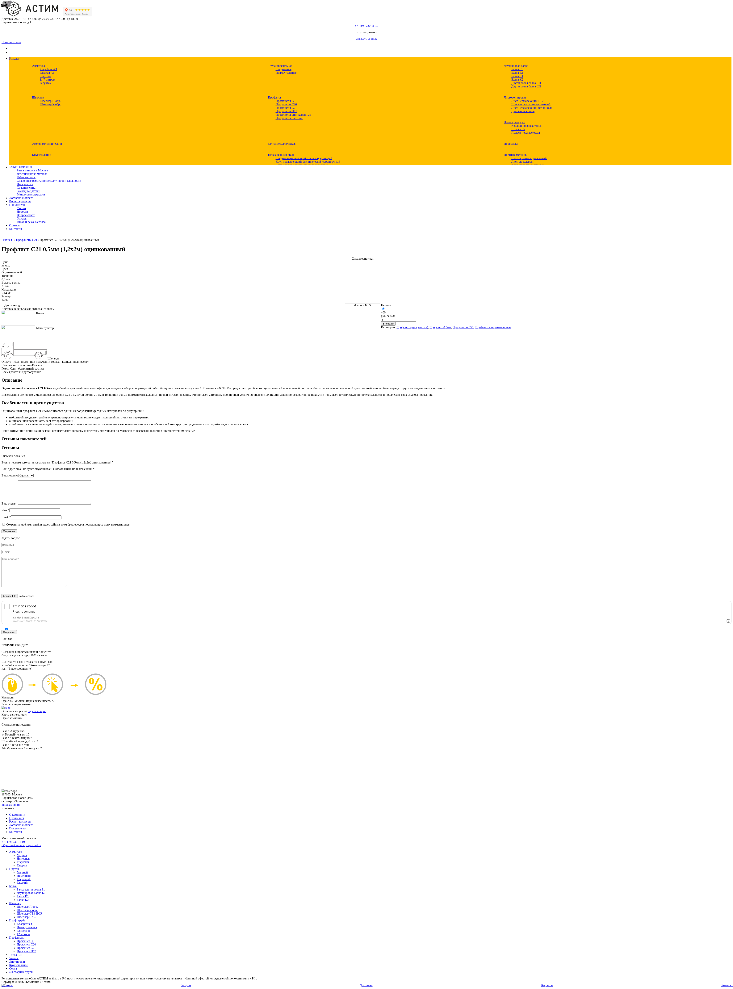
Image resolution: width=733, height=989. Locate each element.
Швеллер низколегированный (531, 104)
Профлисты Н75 (286, 111)
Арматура (38, 65)
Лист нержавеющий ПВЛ (528, 101)
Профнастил (25, 184)
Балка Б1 (517, 69)
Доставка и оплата (21, 197)
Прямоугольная (27, 927)
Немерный (24, 875)
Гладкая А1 (47, 72)
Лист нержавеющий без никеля (531, 107)
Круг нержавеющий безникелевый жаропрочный (308, 161)
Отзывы (22, 218)
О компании (17, 814)
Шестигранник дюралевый (529, 158)
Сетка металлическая (281, 143)
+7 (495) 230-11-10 (366, 25)
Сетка (13, 968)
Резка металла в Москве (32, 170)
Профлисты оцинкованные (293, 114)
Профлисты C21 (286, 107)
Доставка (366, 985)
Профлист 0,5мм (440, 327)
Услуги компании (20, 167)
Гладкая (22, 865)
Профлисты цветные (289, 118)
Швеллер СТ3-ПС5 (29, 913)
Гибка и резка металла (31, 222)
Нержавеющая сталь (281, 154)
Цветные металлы (515, 154)
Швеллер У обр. (50, 104)
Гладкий (22, 882)
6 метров (45, 76)
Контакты (15, 228)
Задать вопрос (37, 711)
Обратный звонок (13, 845)
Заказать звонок (366, 38)
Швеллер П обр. (50, 101)
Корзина (547, 985)
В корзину (388, 323)
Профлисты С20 (286, 104)
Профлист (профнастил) (412, 327)
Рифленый (24, 879)
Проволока (511, 143)
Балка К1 (517, 76)
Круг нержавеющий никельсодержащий (302, 165)
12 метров (23, 934)
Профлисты (16, 937)
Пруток (14, 868)
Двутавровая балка (516, 65)
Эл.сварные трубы (21, 972)
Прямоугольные (286, 72)
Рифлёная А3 (48, 69)
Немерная (23, 858)
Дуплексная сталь (522, 111)
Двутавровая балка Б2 (31, 893)
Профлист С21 (26, 947)
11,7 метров (47, 79)
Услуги (186, 985)
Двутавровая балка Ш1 (526, 83)
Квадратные (283, 69)
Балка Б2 (517, 72)
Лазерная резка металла (32, 173)
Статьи (21, 208)
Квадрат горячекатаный (526, 125)
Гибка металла (26, 177)
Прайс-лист (16, 818)
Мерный (22, 872)
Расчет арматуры (20, 201)
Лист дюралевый (522, 161)
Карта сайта (33, 845)
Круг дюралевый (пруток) (528, 165)
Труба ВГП (16, 954)
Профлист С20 (26, 944)
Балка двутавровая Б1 (31, 889)
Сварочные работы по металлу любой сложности (49, 180)
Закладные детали (28, 191)
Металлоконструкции (31, 194)
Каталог (14, 58)
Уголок (14, 958)
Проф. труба (17, 920)
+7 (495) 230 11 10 (13, 841)
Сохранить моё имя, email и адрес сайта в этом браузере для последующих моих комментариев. (68, 524)
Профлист (274, 97)
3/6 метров (24, 930)
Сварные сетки (26, 187)
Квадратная (24, 923)
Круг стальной (41, 154)
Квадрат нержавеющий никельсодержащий (304, 158)
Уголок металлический (47, 143)
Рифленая (23, 862)
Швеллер (38, 97)
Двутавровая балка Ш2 (526, 86)
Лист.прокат (17, 961)
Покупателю (17, 204)
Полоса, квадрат (514, 122)
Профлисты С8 (285, 101)
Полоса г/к (518, 129)
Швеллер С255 (26, 917)
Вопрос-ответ (26, 215)
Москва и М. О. (362, 305)
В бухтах (45, 83)
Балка (13, 886)
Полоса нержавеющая (525, 132)
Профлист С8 (25, 941)
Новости (22, 211)
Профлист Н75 (26, 951)
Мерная (22, 855)
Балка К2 (517, 79)
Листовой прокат (515, 97)
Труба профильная (280, 65)
